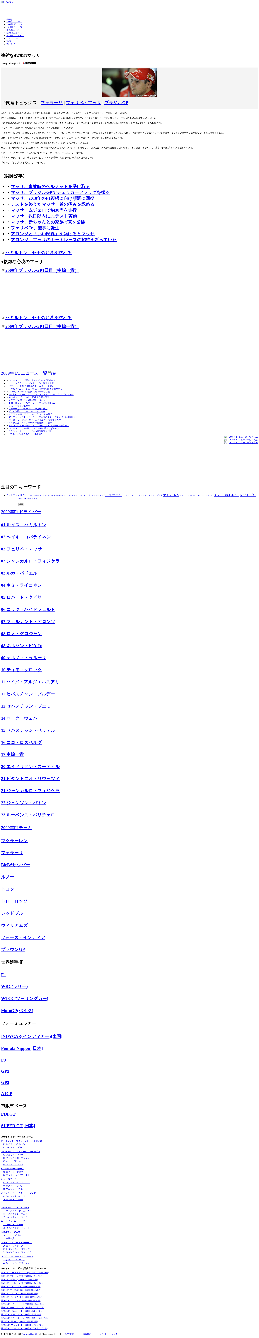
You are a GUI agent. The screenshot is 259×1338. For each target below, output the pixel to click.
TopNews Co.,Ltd (29, 1334)
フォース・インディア (152, 495)
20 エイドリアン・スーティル (30, 766)
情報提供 (87, 1334)
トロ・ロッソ (79, 495)
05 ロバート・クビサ (21, 597)
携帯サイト (11, 44)
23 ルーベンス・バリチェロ (28, 814)
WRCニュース (13, 38)
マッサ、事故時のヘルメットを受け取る (50, 186)
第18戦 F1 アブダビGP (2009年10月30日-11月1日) (24, 1328)
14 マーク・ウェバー (21, 718)
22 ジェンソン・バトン (23, 802)
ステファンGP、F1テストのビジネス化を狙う (31, 414)
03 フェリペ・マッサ (21, 549)
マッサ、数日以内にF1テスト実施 (44, 216)
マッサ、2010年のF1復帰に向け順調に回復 (52, 198)
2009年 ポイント (14, 24)
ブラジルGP (116, 102)
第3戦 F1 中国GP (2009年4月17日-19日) (19, 1279)
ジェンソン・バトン (48, 495)
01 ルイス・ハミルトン (23, 524)
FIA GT (8, 1114)
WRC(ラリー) (14, 986)
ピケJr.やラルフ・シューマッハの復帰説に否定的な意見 (35, 389)
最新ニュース (12, 30)
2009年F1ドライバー (21, 511)
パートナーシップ (109, 1334)
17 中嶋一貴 (12, 754)
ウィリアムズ (12, 495)
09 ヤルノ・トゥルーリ (23, 657)
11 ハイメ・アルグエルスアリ (30, 681)
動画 (8, 41)
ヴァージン (19, 498)
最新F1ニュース (14, 33)
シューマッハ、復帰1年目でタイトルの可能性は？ (33, 380)
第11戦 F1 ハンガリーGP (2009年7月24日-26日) (23, 1304)
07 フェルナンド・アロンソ (28, 621)
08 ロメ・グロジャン (21, 633)
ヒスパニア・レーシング (94, 495)
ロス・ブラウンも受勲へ (20, 406)
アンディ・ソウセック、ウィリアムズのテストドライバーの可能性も (42, 417)
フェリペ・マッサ (83, 102)
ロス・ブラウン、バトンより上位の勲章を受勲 (31, 383)
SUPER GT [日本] (18, 1125)
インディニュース (15, 35)
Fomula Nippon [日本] (22, 1048)
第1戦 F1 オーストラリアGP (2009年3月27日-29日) (25, 1272)
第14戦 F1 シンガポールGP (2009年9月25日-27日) (24, 1318)
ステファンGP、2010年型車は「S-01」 (27, 400)
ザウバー (25, 495)
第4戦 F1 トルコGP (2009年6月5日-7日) (19, 1293)
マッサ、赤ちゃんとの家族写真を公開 (48, 221)
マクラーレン (171, 495)
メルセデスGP (222, 495)
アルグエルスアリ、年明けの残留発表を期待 (30, 423)
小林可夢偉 (27, 498)
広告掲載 (69, 1334)
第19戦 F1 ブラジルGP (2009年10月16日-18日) (22, 1325)
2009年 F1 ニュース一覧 (24, 373)
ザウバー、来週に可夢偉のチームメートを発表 (31, 386)
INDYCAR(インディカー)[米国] (31, 1036)
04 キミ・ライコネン (21, 585)
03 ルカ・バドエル (19, 573)
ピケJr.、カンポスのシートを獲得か (26, 434)
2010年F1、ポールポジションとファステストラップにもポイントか (41, 394)
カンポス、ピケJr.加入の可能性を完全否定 (29, 397)
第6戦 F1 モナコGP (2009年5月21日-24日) (20, 1290)
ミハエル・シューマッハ (202, 495)
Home (9, 19)
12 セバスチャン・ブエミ (26, 706)
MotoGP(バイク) (17, 1010)
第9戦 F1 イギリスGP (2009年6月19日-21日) (21, 1297)
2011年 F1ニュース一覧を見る (243, 442)
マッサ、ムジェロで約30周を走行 (44, 210)
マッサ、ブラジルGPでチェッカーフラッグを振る (60, 192)
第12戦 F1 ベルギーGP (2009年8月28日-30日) (22, 1311)
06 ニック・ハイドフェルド (28, 609)
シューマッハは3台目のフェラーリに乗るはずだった (34, 428)
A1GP (6, 1093)
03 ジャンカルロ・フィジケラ (30, 561)
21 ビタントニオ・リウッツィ (30, 778)
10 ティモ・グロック (21, 669)
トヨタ (7, 889)
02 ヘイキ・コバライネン (26, 536)
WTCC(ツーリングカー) (24, 998)
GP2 (5, 1071)
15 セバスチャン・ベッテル (28, 730)
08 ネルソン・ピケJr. (21, 645)
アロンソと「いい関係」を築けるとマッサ (53, 233)
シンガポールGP (35, 495)
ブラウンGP (13, 949)
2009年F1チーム (16, 827)
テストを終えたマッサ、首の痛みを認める (53, 204)
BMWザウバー (15, 864)
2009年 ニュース (14, 21)
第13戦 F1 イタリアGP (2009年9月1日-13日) (21, 1314)
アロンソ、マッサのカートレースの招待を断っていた (64, 239)
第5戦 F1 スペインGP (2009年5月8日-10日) (21, 1286)
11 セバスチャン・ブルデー (28, 694)
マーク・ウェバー (186, 495)
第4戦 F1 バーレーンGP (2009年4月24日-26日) (22, 1283)
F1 (3, 974)
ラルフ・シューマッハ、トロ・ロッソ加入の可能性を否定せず (39, 425)
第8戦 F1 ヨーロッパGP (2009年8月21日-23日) (22, 1307)
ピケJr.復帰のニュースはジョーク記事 (27, 411)
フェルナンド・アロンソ (132, 495)
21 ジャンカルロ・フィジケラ (30, 790)
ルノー (235, 495)
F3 (3, 1060)
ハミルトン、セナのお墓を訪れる (38, 252)
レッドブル (248, 495)
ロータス (10, 498)
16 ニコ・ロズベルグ (21, 742)
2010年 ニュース (14, 27)
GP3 (5, 1082)
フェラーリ (52, 102)
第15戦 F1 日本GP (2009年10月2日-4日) (19, 1321)
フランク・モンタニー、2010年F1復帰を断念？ (31, 431)
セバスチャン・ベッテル (64, 495)
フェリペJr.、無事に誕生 (35, 227)
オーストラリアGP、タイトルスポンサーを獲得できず (35, 420)
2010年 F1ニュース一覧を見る (243, 440)
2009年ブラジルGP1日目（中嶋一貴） (42, 270)
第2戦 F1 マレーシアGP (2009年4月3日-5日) (21, 1276)
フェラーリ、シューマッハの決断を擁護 (28, 408)
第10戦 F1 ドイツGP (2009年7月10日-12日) (21, 1300)
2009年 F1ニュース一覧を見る (243, 437)
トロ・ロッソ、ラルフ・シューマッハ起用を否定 (32, 403)
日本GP (34, 498)
